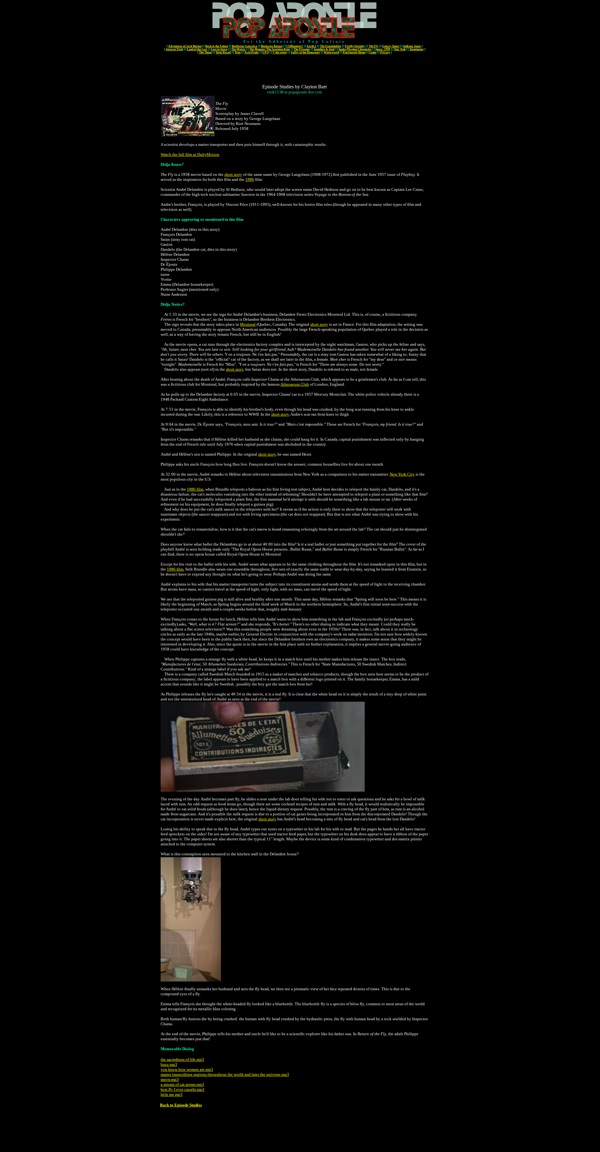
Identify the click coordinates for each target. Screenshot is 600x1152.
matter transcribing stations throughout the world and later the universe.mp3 (225, 1074)
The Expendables (330, 46)
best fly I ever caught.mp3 (182, 1089)
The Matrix (238, 49)
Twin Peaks (251, 52)
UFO (265, 52)
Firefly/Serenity (355, 46)
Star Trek (400, 49)
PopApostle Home (354, 52)
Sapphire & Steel (324, 49)
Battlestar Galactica (244, 46)
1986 (249, 179)
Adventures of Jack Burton (185, 46)
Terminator (416, 49)
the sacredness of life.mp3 (182, 1059)
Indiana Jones (412, 46)
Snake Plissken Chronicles (355, 49)
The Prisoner (302, 49)
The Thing (205, 52)
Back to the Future (216, 46)
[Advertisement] (294, 69)
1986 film (195, 489)
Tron (238, 52)
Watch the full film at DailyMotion (190, 154)
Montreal (248, 324)
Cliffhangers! (294, 46)
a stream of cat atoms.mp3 (182, 1084)
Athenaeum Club (294, 384)
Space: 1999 (382, 49)
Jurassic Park (174, 49)
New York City (402, 474)
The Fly (373, 46)
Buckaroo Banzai (271, 46)
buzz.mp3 (169, 1064)
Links (373, 52)
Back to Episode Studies (181, 1105)
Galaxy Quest (390, 46)
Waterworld (331, 52)
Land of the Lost (197, 49)
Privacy (385, 52)
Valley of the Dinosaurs (305, 52)
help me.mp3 (171, 1094)
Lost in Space (219, 49)
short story (233, 174)
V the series (279, 52)
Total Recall (223, 52)
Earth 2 (311, 46)
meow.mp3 (170, 1079)
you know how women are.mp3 (187, 1069)
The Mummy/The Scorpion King (269, 49)
